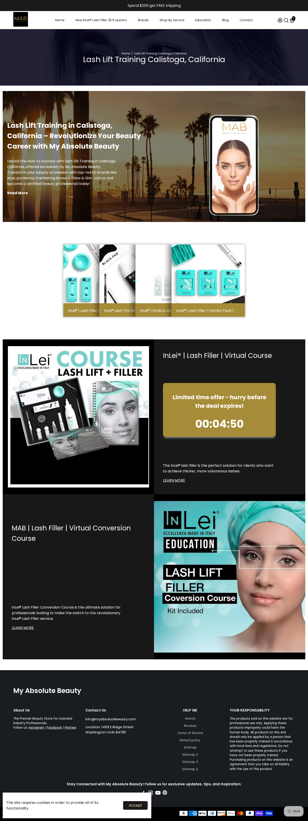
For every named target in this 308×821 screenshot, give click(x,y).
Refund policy (190, 740)
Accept (135, 805)
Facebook (54, 727)
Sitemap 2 (190, 755)
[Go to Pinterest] (165, 793)
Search (190, 718)
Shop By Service (172, 20)
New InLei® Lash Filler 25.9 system (101, 20)
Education (203, 20)
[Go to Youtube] (158, 793)
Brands (143, 20)
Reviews (190, 726)
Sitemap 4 (190, 769)
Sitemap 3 (190, 762)
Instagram (36, 727)
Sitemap (190, 747)
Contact (246, 20)
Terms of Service (190, 733)
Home (59, 20)
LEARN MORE (174, 480)
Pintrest (70, 727)
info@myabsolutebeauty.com (110, 719)
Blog (225, 20)
